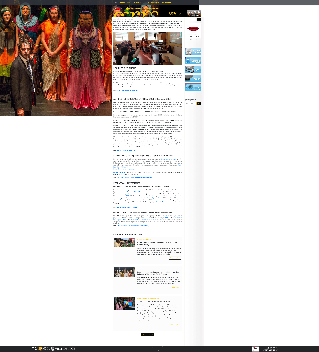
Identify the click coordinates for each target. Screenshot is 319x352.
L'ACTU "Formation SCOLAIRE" (126, 150)
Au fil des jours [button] (152, 2)
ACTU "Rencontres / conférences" (127, 90)
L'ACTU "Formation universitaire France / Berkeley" (132, 226)
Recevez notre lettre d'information (190, 76)
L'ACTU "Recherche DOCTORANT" (127, 207)
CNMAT (167, 218)
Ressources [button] (166, 2)
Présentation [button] (125, 2)
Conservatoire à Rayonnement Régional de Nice (146, 220)
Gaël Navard (124, 167)
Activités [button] (138, 2)
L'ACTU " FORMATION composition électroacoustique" (134, 177)
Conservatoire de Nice (168, 159)
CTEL (128, 196)
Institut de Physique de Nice (154, 198)
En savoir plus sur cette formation (124, 169)
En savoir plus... (175, 258)
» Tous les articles (147, 335)
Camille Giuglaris (119, 172)
